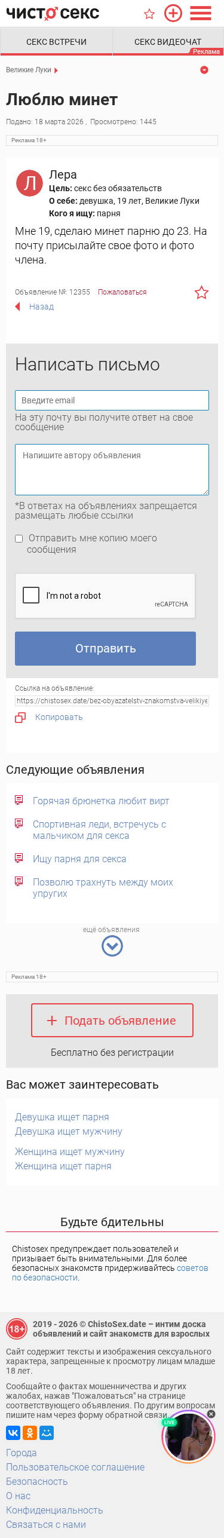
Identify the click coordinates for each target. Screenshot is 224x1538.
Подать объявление (120, 1020)
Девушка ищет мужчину (68, 1131)
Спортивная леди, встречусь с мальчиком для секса (99, 830)
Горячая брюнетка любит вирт (101, 801)
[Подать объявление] (173, 13)
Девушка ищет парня (62, 1117)
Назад (41, 306)
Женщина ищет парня (63, 1166)
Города (21, 1453)
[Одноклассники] (30, 1433)
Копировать (59, 717)
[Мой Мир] (46, 1433)
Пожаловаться (122, 292)
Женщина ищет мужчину (70, 1151)
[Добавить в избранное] (201, 292)
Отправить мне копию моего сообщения (92, 543)
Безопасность (37, 1481)
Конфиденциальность (54, 1510)
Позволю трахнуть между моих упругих (103, 888)
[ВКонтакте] (13, 1433)
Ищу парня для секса (80, 859)
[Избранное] (149, 13)
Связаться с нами (46, 1524)
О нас (18, 1496)
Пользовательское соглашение (75, 1467)
